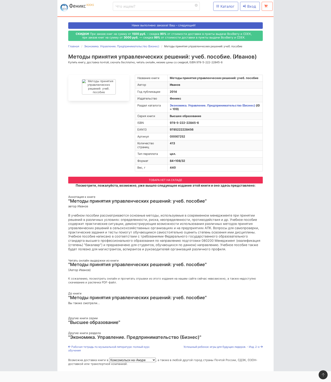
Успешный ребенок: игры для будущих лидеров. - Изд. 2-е (222, 346)
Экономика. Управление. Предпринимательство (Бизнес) (212, 105)
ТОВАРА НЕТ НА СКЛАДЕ (165, 180)
